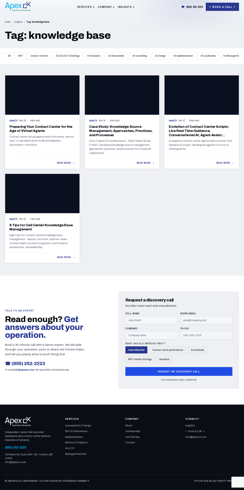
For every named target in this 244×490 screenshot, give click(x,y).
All (9, 55)
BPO (20, 55)
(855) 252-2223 (192, 7)
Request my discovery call (179, 371)
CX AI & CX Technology (67, 55)
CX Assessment (116, 55)
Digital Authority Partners (221, 480)
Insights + (126, 7)
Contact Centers (39, 55)
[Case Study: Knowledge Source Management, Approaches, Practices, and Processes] (122, 122)
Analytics (164, 359)
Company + (106, 7)
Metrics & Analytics (76, 442)
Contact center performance (167, 350)
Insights (18, 21)
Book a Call (222, 7)
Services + (86, 7)
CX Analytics (93, 55)
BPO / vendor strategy (139, 359)
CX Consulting (139, 55)
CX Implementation (183, 55)
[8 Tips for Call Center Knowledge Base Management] (42, 218)
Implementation (74, 437)
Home (8, 21)
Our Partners (132, 437)
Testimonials (132, 431)
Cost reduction (136, 350)
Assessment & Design (78, 425)
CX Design (160, 55)
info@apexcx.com (24, 370)
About (129, 425)
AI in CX (69, 448)
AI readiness (197, 350)
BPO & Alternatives (76, 431)
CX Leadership (208, 55)
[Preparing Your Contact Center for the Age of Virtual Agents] (42, 122)
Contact (130, 442)
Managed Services (75, 454)
